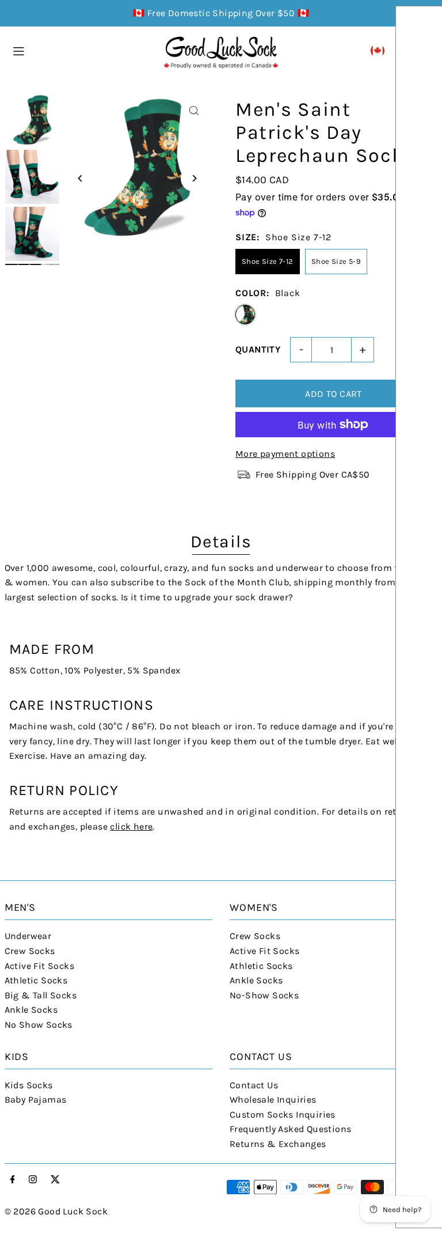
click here (131, 826)
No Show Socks (39, 1024)
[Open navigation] (82, 50)
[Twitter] (55, 1180)
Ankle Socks (31, 1009)
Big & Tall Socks (41, 995)
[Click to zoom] (194, 111)
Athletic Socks (36, 980)
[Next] (194, 178)
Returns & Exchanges (278, 1143)
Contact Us (254, 1085)
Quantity (257, 349)
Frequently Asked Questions (290, 1128)
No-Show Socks (264, 995)
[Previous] (81, 178)
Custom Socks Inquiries (283, 1114)
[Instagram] (33, 1180)
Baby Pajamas (36, 1099)
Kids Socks (29, 1085)
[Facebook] (12, 1180)
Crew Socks (30, 950)
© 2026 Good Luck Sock (56, 1211)
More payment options (285, 453)
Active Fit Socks (39, 965)
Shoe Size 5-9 (336, 261)
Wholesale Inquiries (273, 1099)
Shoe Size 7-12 (268, 261)
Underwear (28, 935)
